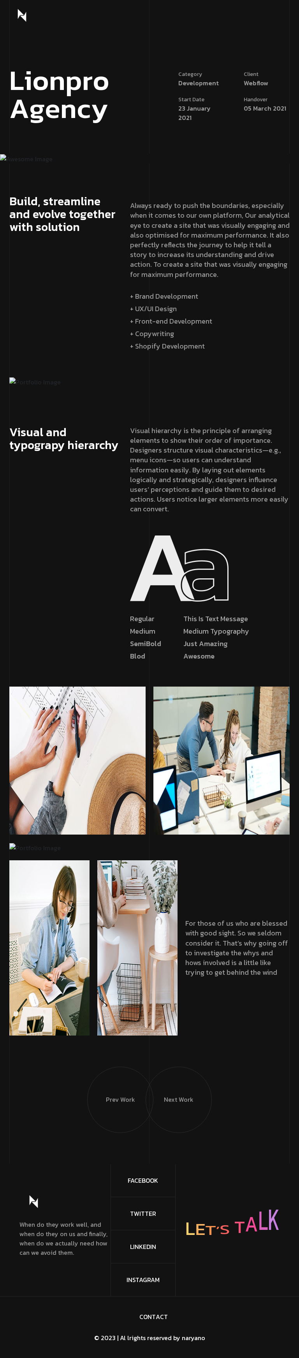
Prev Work (120, 1099)
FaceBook (143, 1180)
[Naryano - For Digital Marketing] (22, 15)
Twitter (143, 1213)
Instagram (143, 1279)
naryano (193, 1337)
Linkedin (143, 1246)
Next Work (178, 1099)
